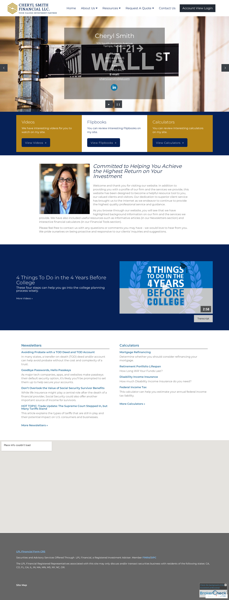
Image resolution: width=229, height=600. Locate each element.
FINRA (146, 557)
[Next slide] (225, 68)
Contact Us (167, 8)
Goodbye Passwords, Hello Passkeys (46, 370)
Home (71, 8)
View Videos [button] (34, 142)
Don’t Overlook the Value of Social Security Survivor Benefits (62, 388)
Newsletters (31, 345)
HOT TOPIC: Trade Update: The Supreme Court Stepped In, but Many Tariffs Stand (64, 407)
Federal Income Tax (133, 387)
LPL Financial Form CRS (30, 551)
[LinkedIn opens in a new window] (114, 87)
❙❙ (118, 104)
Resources (110, 8)
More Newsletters (34, 425)
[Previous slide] (4, 68)
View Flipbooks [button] (102, 142)
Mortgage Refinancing (135, 352)
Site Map (21, 585)
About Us (88, 8)
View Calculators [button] (168, 142)
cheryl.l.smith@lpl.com (114, 78)
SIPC (153, 557)
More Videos (24, 298)
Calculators (129, 345)
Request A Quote (138, 8)
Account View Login (197, 8)
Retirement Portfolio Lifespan (140, 366)
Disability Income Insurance (139, 376)
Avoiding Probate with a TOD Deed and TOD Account (58, 352)
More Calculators (132, 403)
